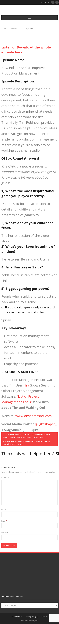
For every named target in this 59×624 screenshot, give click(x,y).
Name (4, 509)
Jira (26, 385)
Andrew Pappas (11, 28)
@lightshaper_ (46, 424)
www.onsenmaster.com (33, 415)
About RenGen (17, 617)
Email (4, 521)
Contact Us (43, 617)
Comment (5, 478)
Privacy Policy (31, 617)
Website (4, 532)
